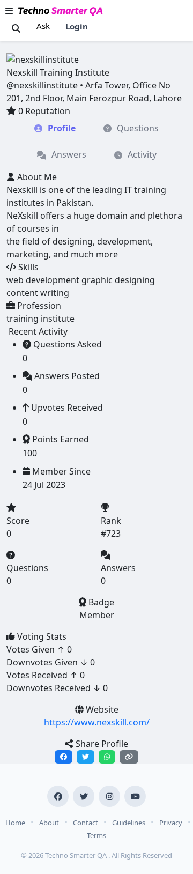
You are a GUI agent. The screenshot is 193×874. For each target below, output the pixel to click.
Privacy (170, 822)
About (49, 822)
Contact (85, 822)
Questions (138, 128)
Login (76, 26)
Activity (142, 154)
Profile (62, 128)
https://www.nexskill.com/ (97, 722)
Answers (68, 154)
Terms (96, 835)
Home (15, 822)
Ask (43, 25)
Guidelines (128, 822)
